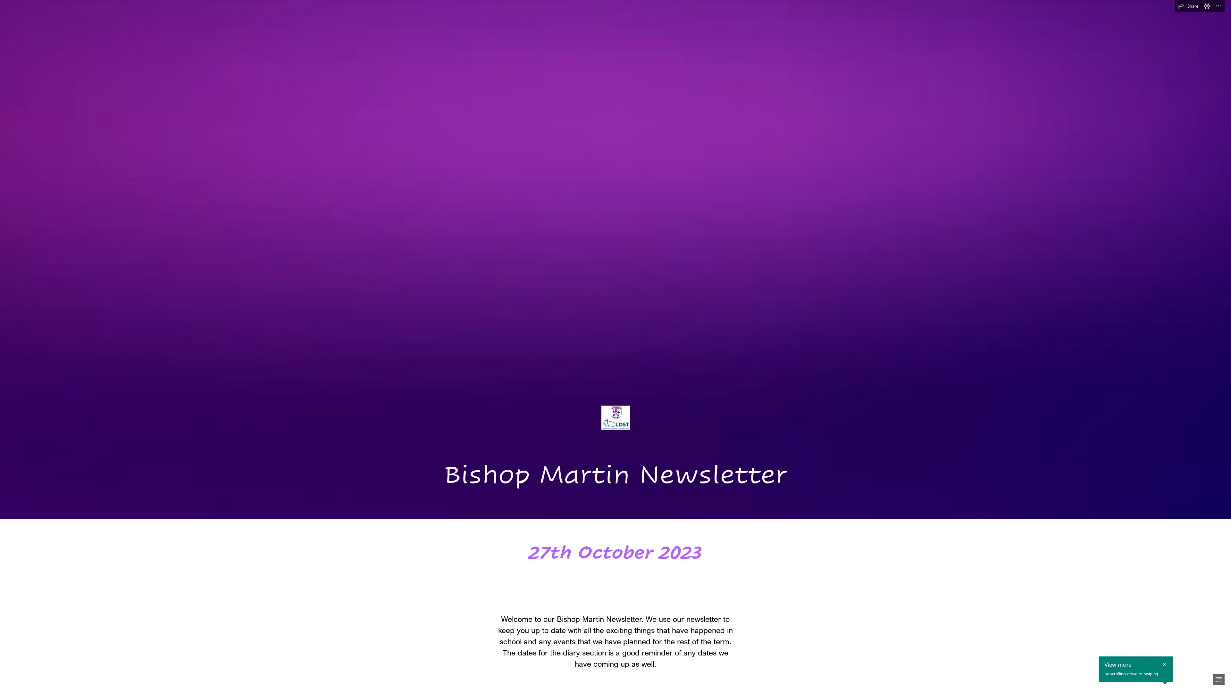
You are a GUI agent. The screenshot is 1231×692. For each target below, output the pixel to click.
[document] (615, 346)
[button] (1188, 6)
